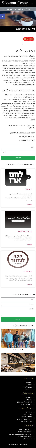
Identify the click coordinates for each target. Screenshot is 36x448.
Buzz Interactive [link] (13, 444)
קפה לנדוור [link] (27, 271)
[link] (2, 16)
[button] (31, 3)
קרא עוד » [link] (29, 204)
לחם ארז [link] (28, 189)
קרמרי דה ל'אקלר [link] (25, 231)
